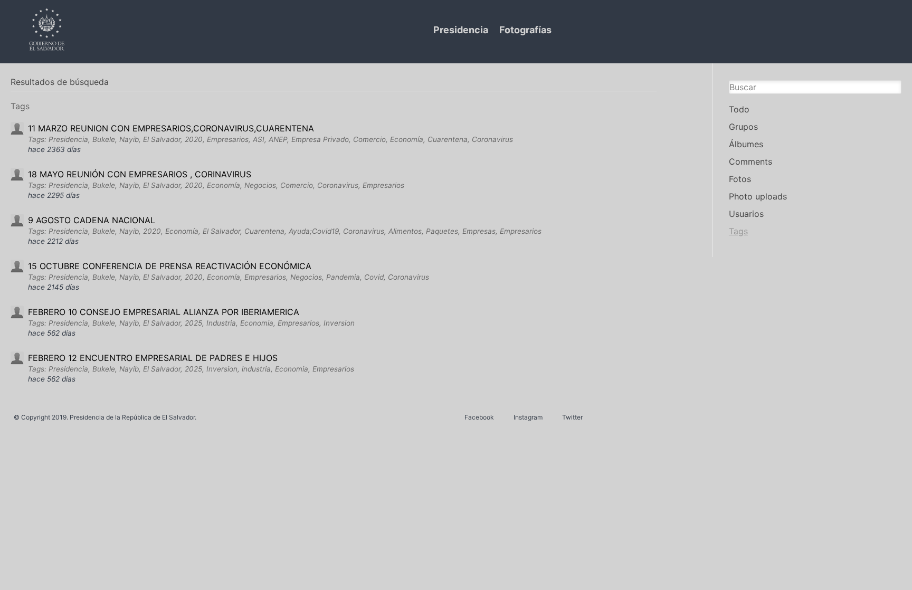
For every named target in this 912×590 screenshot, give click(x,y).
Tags (738, 231)
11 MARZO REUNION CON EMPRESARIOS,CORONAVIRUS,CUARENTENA (171, 128)
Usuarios (746, 213)
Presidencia (460, 29)
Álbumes (746, 144)
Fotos (740, 179)
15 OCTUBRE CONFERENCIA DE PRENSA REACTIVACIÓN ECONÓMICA (169, 266)
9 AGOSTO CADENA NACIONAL (91, 220)
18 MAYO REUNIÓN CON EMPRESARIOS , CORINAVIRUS (139, 174)
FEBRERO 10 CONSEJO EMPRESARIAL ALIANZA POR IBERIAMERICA (163, 312)
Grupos (743, 126)
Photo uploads (758, 196)
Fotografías (525, 29)
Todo (739, 109)
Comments (750, 161)
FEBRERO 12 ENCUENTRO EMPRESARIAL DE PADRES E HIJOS (153, 358)
